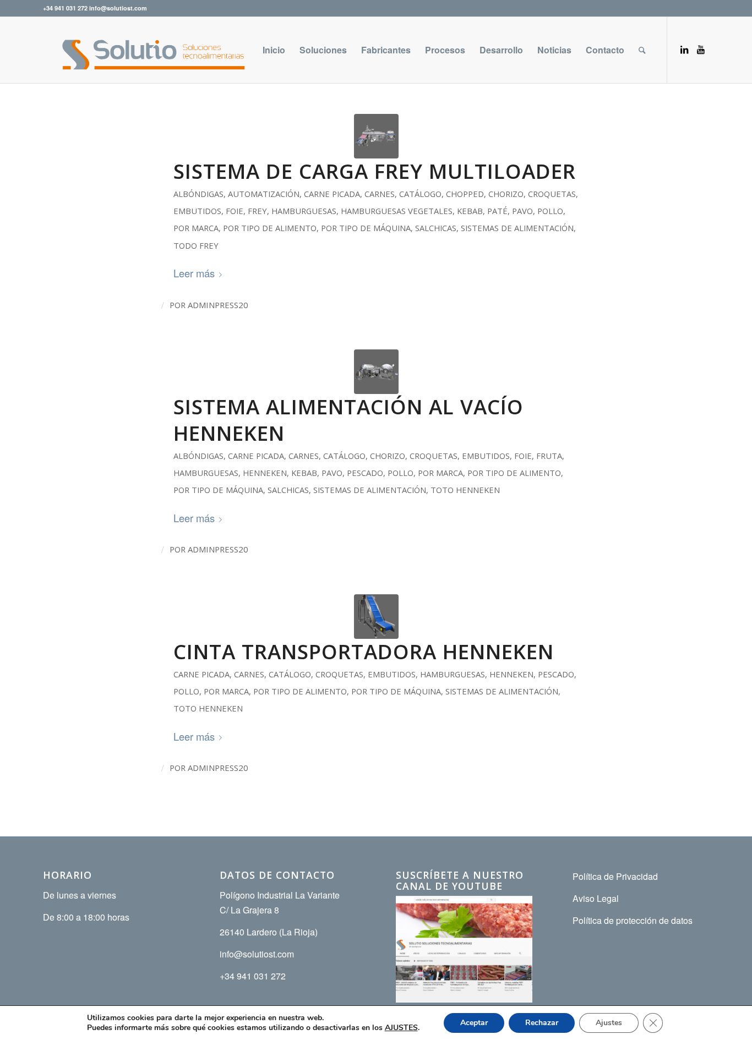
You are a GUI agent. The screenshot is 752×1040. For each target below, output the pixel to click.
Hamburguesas (303, 210)
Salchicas (435, 227)
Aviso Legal (596, 898)
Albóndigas (198, 193)
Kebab (470, 210)
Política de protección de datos (633, 920)
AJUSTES (401, 1028)
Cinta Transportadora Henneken (363, 651)
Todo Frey (196, 245)
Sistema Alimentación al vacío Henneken (348, 420)
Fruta (549, 455)
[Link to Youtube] (701, 49)
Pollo (550, 210)
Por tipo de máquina (366, 227)
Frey (257, 210)
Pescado (365, 472)
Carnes (379, 193)
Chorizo (506, 193)
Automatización (263, 193)
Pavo (522, 210)
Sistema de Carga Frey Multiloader (374, 171)
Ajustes (609, 1022)
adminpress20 (218, 304)
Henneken (265, 472)
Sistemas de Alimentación (517, 227)
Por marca (196, 227)
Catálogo (420, 193)
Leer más (194, 273)
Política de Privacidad (615, 876)
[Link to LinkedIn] (684, 49)
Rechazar (541, 1022)
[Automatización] (376, 136)
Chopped (465, 193)
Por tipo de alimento (270, 227)
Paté (497, 210)
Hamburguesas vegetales (397, 210)
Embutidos (197, 210)
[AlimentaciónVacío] (376, 371)
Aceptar (474, 1022)
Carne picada (332, 193)
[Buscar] (642, 50)
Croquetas (552, 193)
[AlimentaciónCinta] (376, 616)
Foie (234, 210)
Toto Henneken (465, 489)
